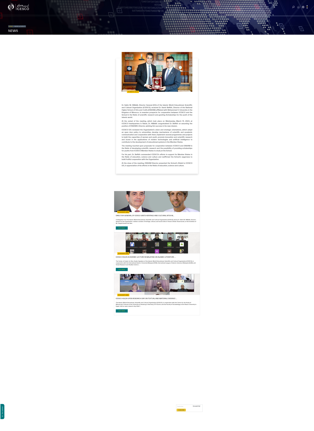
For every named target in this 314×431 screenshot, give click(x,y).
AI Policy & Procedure (308, 38)
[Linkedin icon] (120, 408)
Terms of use (264, 38)
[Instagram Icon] (124, 408)
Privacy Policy (271, 38)
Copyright (279, 38)
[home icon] (298, 7)
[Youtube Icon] (127, 408)
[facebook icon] (112, 408)
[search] (293, 7)
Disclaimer (285, 38)
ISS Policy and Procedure (295, 38)
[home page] (19, 7)
